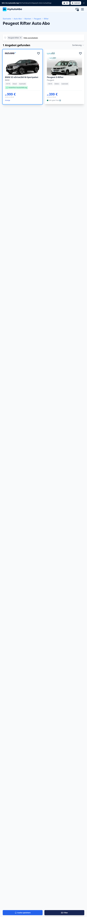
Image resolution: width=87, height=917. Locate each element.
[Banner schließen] (83, 3)
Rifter (46, 18)
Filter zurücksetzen (31, 38)
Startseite (7, 18)
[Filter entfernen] (20, 38)
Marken (27, 18)
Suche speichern (24, 913)
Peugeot (37, 18)
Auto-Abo (18, 18)
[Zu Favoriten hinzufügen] (38, 53)
